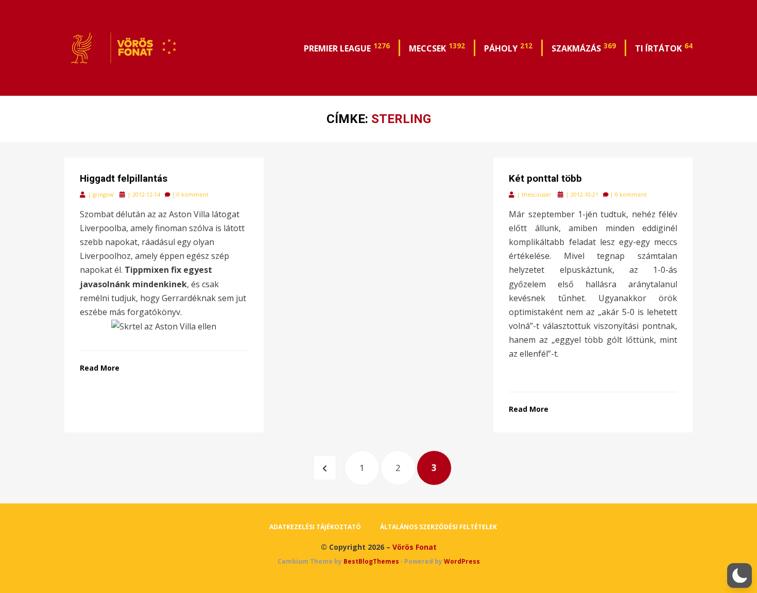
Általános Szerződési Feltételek (438, 526)
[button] (739, 575)
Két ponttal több (545, 178)
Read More (99, 368)
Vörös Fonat (414, 547)
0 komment (193, 194)
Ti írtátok (664, 47)
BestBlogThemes (371, 561)
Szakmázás (584, 47)
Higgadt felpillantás (123, 178)
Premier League (347, 47)
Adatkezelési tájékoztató (315, 526)
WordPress (462, 561)
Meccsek (437, 47)
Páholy (508, 47)
